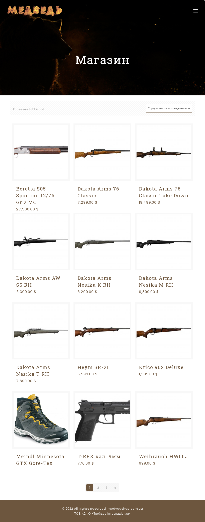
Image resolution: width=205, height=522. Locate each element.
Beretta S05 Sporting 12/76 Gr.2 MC (35, 195)
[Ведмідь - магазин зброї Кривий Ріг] (34, 11)
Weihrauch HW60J (163, 456)
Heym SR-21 (93, 367)
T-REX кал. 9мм (99, 456)
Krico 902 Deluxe (161, 367)
